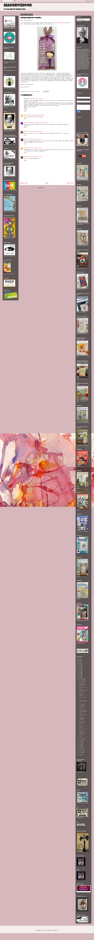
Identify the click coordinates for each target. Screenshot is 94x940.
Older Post (69, 183)
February (81, 750)
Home (47, 183)
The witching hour (82, 721)
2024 (79, 660)
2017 (79, 672)
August (80, 740)
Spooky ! (81, 724)
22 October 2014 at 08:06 (34, 131)
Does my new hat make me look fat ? (83, 701)
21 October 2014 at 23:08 (37, 115)
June (80, 743)
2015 (79, 675)
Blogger (55, 930)
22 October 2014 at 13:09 (34, 139)
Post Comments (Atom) (50, 187)
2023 (79, 662)
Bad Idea (81, 692)
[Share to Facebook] (47, 91)
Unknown (26, 147)
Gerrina (26, 139)
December (81, 679)
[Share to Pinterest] (48, 91)
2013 (79, 754)
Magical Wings (82, 722)
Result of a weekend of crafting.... (83, 690)
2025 (79, 658)
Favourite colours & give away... (83, 685)
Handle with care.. (82, 729)
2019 (79, 669)
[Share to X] (46, 91)
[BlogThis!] (44, 91)
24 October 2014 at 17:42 (34, 147)
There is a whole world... (82, 727)
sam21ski (26, 156)
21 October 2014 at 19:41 (36, 98)
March (80, 749)
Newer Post (24, 183)
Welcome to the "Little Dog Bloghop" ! (82, 718)
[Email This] (43, 91)
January (81, 752)
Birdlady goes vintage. (81, 734)
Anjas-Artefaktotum (29, 122)
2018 (79, 670)
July (80, 742)
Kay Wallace (27, 115)
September (81, 738)
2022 (79, 663)
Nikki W (26, 131)
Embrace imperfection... (82, 731)
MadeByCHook (18, 6)
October (81, 682)
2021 (79, 665)
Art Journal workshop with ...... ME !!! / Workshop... (82, 705)
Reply (25, 111)
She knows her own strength (83, 715)
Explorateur (81, 736)
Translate (86, 21)
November (81, 680)
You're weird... (82, 708)
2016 (79, 674)
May (80, 745)
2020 (79, 667)
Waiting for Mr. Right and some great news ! (83, 711)
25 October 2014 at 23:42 (35, 156)
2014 (79, 677)
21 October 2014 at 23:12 (40, 122)
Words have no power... (82, 695)
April (80, 747)
